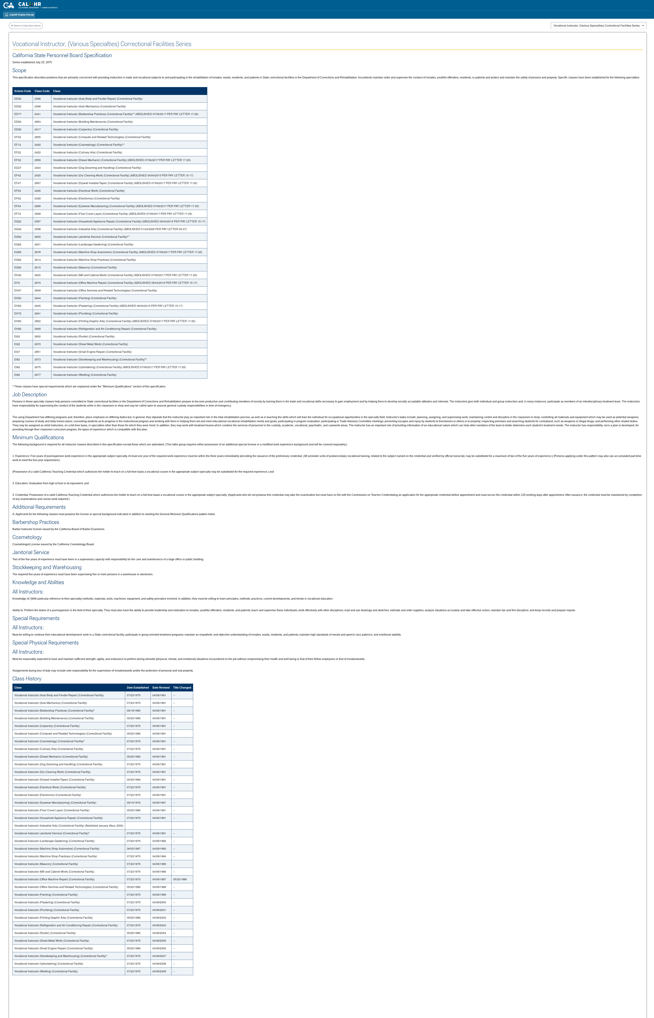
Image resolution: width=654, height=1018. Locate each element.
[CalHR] (38, 5)
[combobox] (599, 25)
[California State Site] (8, 5)
